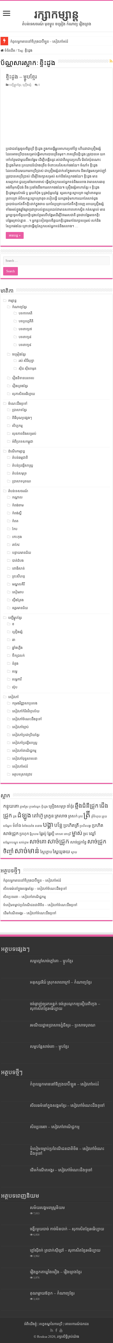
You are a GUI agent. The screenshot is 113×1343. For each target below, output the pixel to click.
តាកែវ (15, 545)
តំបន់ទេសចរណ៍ (18, 491)
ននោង (38, 825)
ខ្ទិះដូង (44, 806)
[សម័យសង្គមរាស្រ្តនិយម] (14, 1214)
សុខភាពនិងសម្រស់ (24, 434)
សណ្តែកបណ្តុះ (10, 842)
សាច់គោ (38, 841)
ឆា (13, 640)
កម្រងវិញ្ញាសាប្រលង (24, 703)
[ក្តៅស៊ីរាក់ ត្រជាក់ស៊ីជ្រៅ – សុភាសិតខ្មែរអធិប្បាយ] (14, 1257)
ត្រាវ (80, 816)
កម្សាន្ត (12, 301)
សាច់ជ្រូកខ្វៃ (78, 842)
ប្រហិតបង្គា (85, 825)
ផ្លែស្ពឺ (50, 834)
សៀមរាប (18, 592)
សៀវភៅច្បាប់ (20, 727)
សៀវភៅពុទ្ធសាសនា (24, 759)
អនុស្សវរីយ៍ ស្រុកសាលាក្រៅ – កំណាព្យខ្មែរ (60, 982)
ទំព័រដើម (9, 50)
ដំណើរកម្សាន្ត (16, 451)
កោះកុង (17, 537)
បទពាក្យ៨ (25, 337)
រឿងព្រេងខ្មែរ (20, 386)
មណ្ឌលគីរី (18, 584)
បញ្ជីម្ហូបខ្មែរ (15, 84)
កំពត (15, 521)
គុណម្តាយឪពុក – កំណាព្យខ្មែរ (52, 1293)
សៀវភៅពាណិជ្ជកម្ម (24, 751)
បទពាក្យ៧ (25, 329)
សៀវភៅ (13, 697)
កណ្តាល (17, 497)
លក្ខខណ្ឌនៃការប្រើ (50, 1324)
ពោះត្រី (67, 834)
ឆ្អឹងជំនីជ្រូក (87, 806)
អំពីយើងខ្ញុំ (30, 1324)
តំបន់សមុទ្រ (19, 473)
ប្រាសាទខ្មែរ (19, 410)
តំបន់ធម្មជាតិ (20, 458)
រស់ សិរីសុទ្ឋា (26, 361)
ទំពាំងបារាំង (28, 825)
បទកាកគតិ (25, 313)
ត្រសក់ (73, 816)
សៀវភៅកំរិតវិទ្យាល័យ (25, 711)
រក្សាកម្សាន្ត (56, 14)
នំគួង (15, 663)
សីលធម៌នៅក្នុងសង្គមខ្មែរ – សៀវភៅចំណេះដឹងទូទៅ (35, 889)
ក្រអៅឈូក (34, 806)
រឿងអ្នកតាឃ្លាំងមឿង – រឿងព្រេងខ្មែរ (55, 1272)
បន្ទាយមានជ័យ (21, 553)
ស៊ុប (14, 687)
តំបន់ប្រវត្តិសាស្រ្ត (22, 465)
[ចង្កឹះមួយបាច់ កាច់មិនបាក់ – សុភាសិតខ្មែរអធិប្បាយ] (14, 1236)
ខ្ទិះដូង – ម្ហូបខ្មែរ (21, 77)
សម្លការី (17, 679)
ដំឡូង (24, 815)
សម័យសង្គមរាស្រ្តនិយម (47, 1207)
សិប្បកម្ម (17, 426)
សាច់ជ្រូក (58, 841)
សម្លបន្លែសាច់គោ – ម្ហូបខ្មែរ (49, 1046)
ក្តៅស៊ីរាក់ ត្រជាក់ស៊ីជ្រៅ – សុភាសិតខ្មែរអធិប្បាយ (65, 1250)
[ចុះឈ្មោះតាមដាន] (111, 61)
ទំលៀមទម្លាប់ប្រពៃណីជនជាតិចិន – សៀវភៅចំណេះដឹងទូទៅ (40, 905)
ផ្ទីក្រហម (34, 834)
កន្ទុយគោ (11, 806)
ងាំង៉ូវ (70, 806)
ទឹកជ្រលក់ (18, 656)
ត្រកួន (49, 815)
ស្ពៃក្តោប (46, 852)
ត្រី (86, 815)
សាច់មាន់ (26, 851)
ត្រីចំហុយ (96, 816)
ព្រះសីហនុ (18, 576)
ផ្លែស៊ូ (43, 834)
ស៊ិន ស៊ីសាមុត (27, 369)
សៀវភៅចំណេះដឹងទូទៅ (27, 719)
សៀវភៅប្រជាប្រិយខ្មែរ (25, 735)
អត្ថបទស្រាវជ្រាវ (22, 774)
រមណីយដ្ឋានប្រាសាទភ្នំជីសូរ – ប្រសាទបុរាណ (62, 1025)
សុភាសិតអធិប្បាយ (23, 394)
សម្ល (14, 671)
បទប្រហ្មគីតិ (26, 321)
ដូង (15, 816)
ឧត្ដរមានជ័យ (20, 608)
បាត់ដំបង (18, 560)
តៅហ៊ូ (37, 815)
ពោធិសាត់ (18, 568)
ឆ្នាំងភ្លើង (17, 648)
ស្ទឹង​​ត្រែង (18, 600)
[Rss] (52, 1330)
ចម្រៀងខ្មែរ (19, 354)
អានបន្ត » (14, 235)
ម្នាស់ (77, 833)
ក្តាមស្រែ (24, 806)
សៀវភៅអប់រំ (20, 766)
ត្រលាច (61, 815)
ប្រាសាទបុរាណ (21, 481)
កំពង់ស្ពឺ (17, 513)
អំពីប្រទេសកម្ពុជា (22, 441)
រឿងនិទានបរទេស (23, 378)
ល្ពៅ (92, 833)
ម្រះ (85, 834)
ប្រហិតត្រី (71, 825)
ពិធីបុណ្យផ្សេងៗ (22, 418)
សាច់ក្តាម (24, 842)
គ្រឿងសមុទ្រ (57, 806)
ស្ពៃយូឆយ (61, 851)
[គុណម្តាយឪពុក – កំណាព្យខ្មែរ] (14, 1300)
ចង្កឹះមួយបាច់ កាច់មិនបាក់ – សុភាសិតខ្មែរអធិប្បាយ (67, 1229)
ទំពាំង (17, 825)
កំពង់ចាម (18, 505)
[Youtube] (61, 1330)
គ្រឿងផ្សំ (27, 84)
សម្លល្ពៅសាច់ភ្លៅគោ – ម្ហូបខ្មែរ (51, 961)
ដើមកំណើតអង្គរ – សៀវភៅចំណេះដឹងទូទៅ (29, 913)
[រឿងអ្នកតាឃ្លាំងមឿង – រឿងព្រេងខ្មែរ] (14, 1278)
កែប (14, 529)
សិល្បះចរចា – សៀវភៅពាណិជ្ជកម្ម (24, 897)
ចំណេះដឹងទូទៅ (17, 404)
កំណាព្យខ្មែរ (19, 307)
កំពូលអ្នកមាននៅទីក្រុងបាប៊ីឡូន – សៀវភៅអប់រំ (39, 41)
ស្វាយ (74, 852)
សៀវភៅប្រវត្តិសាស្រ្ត (24, 743)
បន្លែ (58, 825)
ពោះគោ (59, 834)
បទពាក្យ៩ (25, 345)
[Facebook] (56, 1330)
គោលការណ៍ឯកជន (77, 1324)
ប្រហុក (24, 834)
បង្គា (48, 824)
